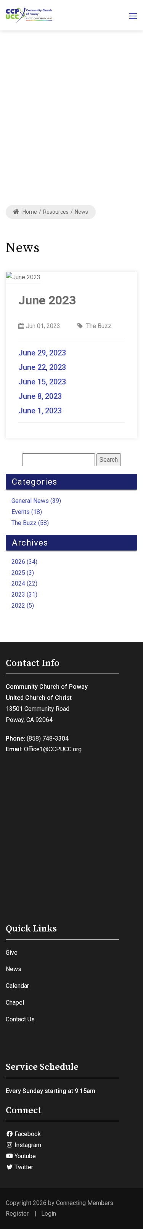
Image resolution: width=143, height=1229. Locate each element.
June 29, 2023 (42, 352)
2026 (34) (24, 561)
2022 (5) (22, 605)
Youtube (24, 1156)
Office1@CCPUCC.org (53, 749)
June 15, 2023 (42, 381)
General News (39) (36, 500)
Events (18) (26, 511)
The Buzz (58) (30, 522)
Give (12, 952)
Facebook (27, 1134)
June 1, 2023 (40, 410)
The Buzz (98, 326)
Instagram (27, 1145)
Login (48, 1213)
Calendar (17, 985)
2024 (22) (24, 583)
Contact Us (20, 1019)
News (13, 969)
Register (17, 1213)
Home (29, 212)
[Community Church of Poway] (29, 15)
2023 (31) (24, 594)
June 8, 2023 (41, 396)
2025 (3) (22, 572)
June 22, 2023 (42, 367)
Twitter (23, 1167)
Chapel (15, 1002)
